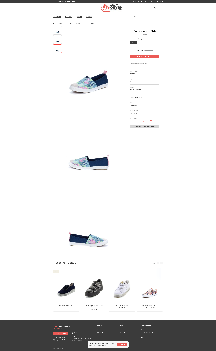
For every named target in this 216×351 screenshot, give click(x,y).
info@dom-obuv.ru (77, 336)
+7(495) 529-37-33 (59, 337)
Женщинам (57, 16)
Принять (122, 344)
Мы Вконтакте (78, 333)
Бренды (89, 16)
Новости (121, 329)
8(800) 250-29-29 (59, 340)
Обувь (72, 24)
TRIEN (78, 24)
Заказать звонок (60, 333)
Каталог (100, 326)
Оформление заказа (147, 332)
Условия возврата (146, 335)
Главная (56, 24)
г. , (65, 1)
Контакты (122, 332)
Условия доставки (146, 329)
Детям (79, 16)
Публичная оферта (146, 337)
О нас (55, 8)
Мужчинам (68, 16)
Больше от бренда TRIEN (145, 126)
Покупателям (66, 8)
